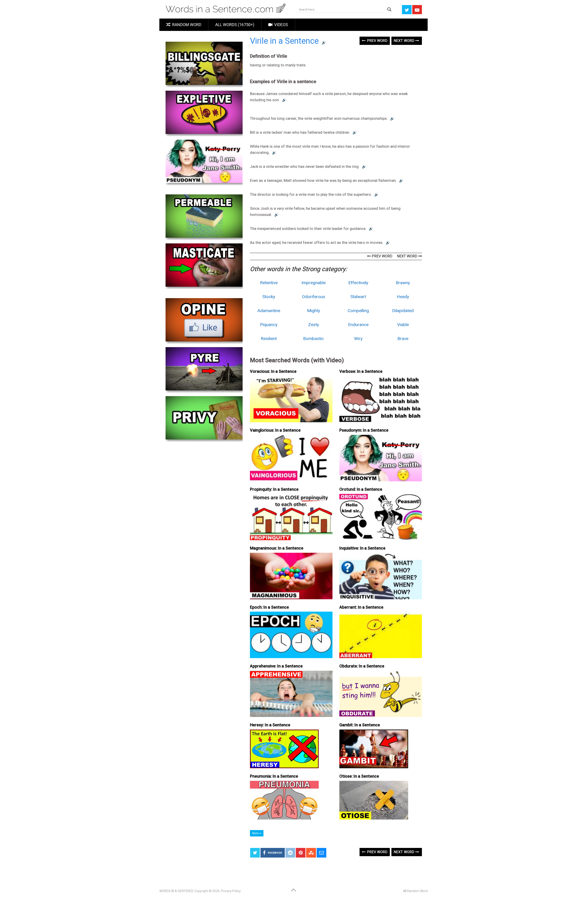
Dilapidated (403, 310)
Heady (403, 296)
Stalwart (358, 296)
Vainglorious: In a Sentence (275, 430)
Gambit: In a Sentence (359, 724)
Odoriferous (313, 296)
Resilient (269, 338)
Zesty (313, 324)
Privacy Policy (231, 891)
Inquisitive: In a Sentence (362, 548)
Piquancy (268, 324)
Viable (403, 324)
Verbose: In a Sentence (360, 371)
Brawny (403, 282)
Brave (402, 338)
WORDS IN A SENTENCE (176, 891)
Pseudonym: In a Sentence (363, 430)
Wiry (358, 338)
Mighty (313, 310)
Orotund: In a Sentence (360, 489)
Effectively (358, 282)
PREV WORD (381, 256)
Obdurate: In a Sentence (361, 666)
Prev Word (377, 40)
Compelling (358, 310)
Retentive (269, 282)
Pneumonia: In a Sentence (274, 776)
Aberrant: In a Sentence (361, 607)
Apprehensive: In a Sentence (276, 666)
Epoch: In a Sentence (269, 607)
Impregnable (314, 282)
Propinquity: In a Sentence (274, 489)
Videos (280, 24)
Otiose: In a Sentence (359, 776)
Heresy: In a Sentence (270, 724)
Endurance (358, 324)
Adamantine (269, 310)
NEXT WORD (407, 256)
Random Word (186, 24)
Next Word (404, 40)
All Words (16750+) (234, 24)
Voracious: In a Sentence (273, 371)
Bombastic (313, 338)
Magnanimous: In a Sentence (276, 548)
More (255, 833)
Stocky (268, 296)
